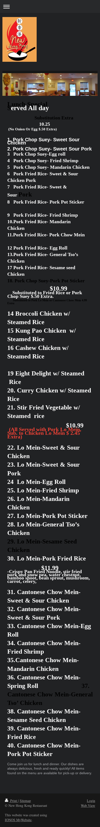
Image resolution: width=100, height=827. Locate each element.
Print (13, 800)
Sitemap (25, 800)
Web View (88, 805)
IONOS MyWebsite (18, 820)
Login (91, 800)
